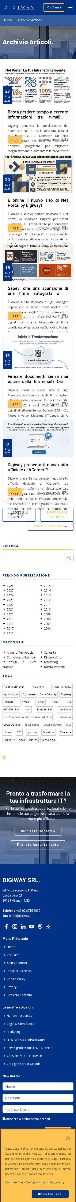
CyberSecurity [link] (48, 694)
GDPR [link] (55, 702)
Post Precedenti (48, 526)
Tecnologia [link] (48, 740)
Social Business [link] (28, 740)
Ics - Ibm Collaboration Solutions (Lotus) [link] (27, 717)
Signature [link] (9, 740)
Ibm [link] (28, 709)
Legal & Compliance (20, 1023)
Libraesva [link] (65, 717)
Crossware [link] (29, 694)
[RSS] (48, 925)
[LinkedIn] (23, 925)
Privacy (11, 986)
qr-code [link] (32, 732)
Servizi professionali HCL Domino (29, 1047)
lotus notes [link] (32, 724)
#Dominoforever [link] (14, 686)
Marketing (13, 1031)
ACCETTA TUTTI (51, 1194)
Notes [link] (7, 732)
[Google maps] (40, 925)
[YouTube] (31, 925)
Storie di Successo (19, 970)
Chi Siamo (54, 7)
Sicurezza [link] (65, 732)
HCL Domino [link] (11, 709)
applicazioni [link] (11, 694)
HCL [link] (69, 702)
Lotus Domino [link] (12, 724)
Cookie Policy (16, 978)
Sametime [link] (48, 732)
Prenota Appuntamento (38, 845)
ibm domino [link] (44, 709)
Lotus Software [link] (53, 724)
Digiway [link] (66, 694)
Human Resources (19, 1015)
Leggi (15, 139)
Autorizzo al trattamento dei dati (27, 1119)
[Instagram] (15, 925)
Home (7, 20)
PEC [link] (19, 732)
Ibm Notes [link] (65, 709)
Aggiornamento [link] (62, 686)
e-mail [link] (25, 702)
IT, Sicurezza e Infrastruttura (26, 1039)
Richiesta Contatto (38, 831)
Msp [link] (68, 724)
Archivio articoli (17, 962)
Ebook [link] (40, 702)
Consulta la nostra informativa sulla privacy (34, 1182)
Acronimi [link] (38, 686)
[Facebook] (6, 925)
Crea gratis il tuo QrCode (24, 1063)
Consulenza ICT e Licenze (24, 1055)
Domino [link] (9, 702)
